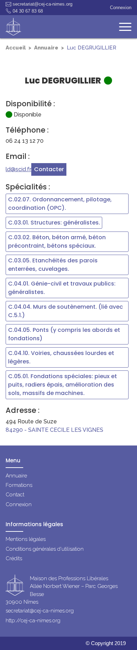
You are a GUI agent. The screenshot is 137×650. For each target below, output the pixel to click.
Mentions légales (26, 539)
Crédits (14, 558)
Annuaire (46, 48)
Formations (19, 485)
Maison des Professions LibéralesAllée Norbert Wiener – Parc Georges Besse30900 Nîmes (62, 590)
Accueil (16, 48)
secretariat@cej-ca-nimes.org (42, 4)
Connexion (120, 7)
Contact (15, 494)
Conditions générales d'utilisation (45, 549)
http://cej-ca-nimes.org (33, 620)
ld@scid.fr (18, 169)
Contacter (49, 169)
